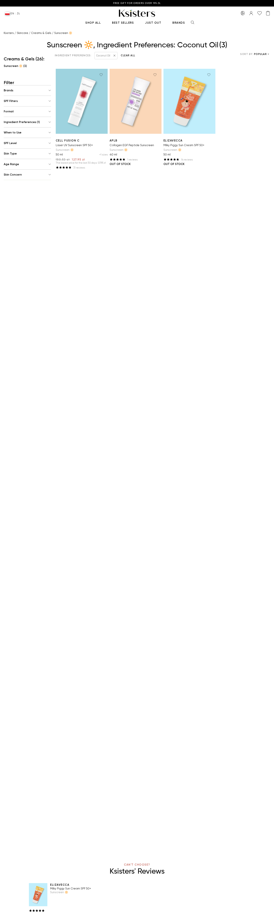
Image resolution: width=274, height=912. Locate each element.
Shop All (93, 22)
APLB (113, 140)
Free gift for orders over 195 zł (137, 3)
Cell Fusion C (68, 140)
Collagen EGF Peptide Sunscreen (132, 145)
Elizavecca (173, 140)
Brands (178, 22)
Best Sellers (123, 22)
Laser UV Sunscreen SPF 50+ (74, 145)
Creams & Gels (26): (24, 59)
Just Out (153, 22)
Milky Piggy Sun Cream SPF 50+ (183, 145)
